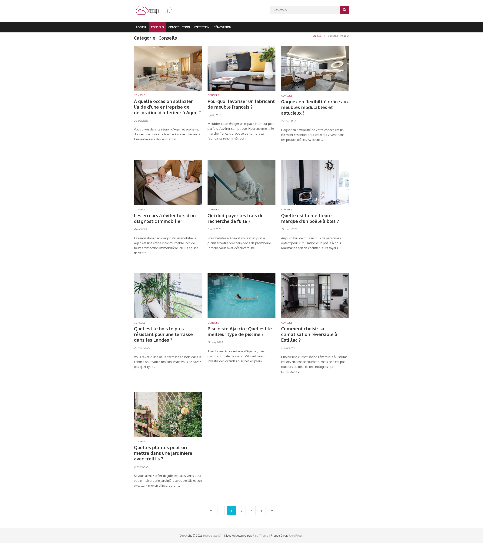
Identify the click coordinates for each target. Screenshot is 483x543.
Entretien (201, 27)
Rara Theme (260, 535)
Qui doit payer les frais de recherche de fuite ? (236, 218)
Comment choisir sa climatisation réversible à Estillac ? (309, 334)
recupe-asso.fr (212, 535)
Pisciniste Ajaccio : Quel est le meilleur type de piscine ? (240, 331)
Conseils (157, 27)
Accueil (141, 27)
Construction (179, 27)
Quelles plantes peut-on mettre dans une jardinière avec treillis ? (163, 453)
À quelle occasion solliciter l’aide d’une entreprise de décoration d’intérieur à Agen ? (167, 106)
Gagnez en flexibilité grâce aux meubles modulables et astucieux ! (315, 107)
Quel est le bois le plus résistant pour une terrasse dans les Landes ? (163, 334)
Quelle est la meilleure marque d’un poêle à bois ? (310, 218)
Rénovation (222, 27)
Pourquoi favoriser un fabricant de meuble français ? (241, 104)
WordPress (295, 535)
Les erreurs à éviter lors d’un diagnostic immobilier (165, 218)
